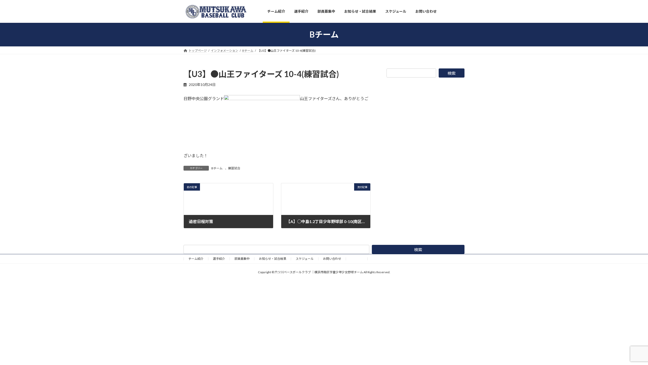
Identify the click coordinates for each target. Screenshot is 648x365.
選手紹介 (219, 259)
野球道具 (357, 259)
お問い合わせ (332, 259)
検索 (452, 73)
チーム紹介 (196, 259)
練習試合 (234, 168)
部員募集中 (242, 259)
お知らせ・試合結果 (272, 259)
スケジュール (305, 259)
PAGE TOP (629, 349)
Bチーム (216, 168)
